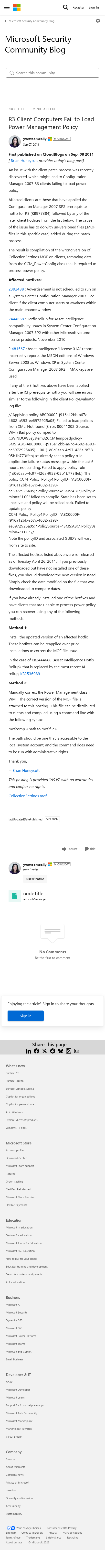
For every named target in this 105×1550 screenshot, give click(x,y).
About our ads (14, 1542)
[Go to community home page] (17, 7)
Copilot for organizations (20, 1096)
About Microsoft (15, 1467)
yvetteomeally (35, 138)
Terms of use (13, 1537)
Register (78, 7)
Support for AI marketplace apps (25, 1405)
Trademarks (33, 1537)
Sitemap (11, 1532)
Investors (11, 1490)
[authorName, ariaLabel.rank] (15, 141)
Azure (9, 1382)
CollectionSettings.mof (28, 795)
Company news (15, 1474)
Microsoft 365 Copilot (19, 1351)
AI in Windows (14, 1112)
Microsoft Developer (18, 1389)
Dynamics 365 (14, 1320)
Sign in (26, 1015)
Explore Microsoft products (22, 1120)
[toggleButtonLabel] (97, 20)
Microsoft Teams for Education (24, 1243)
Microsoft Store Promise (20, 1197)
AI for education (15, 1282)
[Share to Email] (76, 1050)
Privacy (53, 1532)
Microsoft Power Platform (21, 1336)
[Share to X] (44, 1050)
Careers (10, 1459)
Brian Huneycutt (25, 160)
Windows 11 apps (16, 1128)
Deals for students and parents (24, 1274)
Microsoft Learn (15, 1397)
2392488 (17, 288)
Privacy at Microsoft (17, 1482)
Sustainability (14, 1514)
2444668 (17, 318)
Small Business (14, 1359)
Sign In (94, 7)
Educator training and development (27, 1266)
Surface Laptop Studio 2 (20, 1088)
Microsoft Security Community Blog (31, 21)
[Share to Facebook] (36, 1050)
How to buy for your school (21, 1258)
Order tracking (14, 1181)
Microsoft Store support (20, 1166)
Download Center (16, 1158)
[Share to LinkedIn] (28, 1050)
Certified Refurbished (18, 1189)
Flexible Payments (16, 1205)
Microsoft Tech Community (21, 1413)
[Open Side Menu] (6, 7)
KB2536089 (30, 673)
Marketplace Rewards (19, 1429)
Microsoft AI (13, 1304)
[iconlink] (15, 896)
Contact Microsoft (32, 1532)
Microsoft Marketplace (19, 1421)
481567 (19, 348)
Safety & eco (53, 1537)
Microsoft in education (19, 1227)
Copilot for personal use (20, 1104)
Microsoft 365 (14, 1328)
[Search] (66, 7)
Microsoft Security (16, 1312)
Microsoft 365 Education (20, 1251)
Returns (10, 1173)
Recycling (72, 1537)
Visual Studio (13, 1436)
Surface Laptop (14, 1081)
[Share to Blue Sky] (60, 1050)
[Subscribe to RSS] (68, 1050)
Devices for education (19, 1235)
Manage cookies (72, 1532)
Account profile (15, 1150)
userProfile (35, 878)
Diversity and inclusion (19, 1498)
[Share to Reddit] (52, 1050)
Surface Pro (12, 1073)
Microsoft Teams (15, 1343)
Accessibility (13, 1506)
